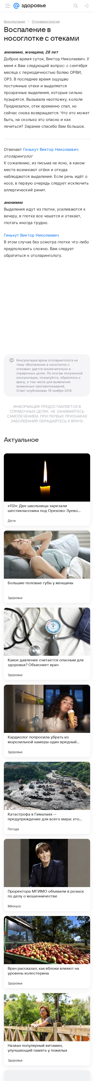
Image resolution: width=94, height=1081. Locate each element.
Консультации (14, 21)
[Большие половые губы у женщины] (47, 567)
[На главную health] (32, 6)
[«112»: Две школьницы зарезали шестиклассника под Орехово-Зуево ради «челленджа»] (47, 489)
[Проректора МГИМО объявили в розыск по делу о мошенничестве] (47, 875)
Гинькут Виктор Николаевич (50, 149)
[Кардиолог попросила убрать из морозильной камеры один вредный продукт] (47, 721)
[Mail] (16, 6)
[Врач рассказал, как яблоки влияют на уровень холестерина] (47, 952)
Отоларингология (46, 21)
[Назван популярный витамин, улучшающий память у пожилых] (47, 1029)
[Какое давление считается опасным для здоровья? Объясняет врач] (47, 644)
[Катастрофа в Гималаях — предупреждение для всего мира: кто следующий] (47, 798)
